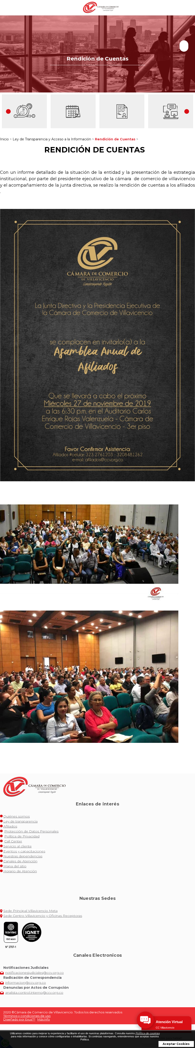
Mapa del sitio (14, 866)
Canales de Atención (20, 861)
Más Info (43, 1019)
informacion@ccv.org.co (25, 982)
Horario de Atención (20, 871)
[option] (24, 111)
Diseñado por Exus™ (19, 1019)
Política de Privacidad (21, 836)
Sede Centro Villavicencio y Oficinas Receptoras (42, 916)
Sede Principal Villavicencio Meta (30, 911)
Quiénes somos (16, 816)
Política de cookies (147, 1033)
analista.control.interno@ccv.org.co (34, 992)
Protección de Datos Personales (31, 831)
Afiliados (10, 826)
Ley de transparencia (20, 821)
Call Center (13, 841)
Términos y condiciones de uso (27, 1016)
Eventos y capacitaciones (24, 851)
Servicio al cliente (17, 846)
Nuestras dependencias (22, 856)
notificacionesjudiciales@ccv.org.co (34, 972)
